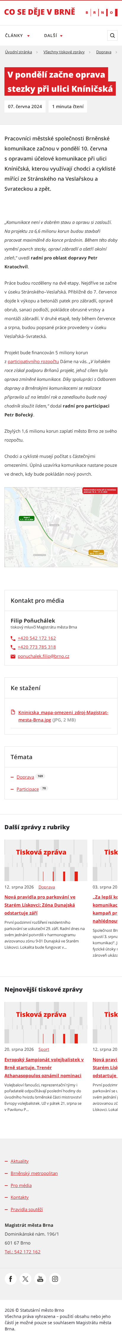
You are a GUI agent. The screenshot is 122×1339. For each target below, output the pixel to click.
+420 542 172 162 (37, 638)
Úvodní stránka (18, 51)
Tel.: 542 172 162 (23, 1252)
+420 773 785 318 (37, 647)
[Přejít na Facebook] (11, 1279)
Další (50, 35)
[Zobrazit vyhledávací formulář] (112, 35)
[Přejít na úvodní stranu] (39, 16)
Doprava (103, 51)
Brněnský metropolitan (34, 1173)
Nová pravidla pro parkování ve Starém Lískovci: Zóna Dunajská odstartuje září (40, 905)
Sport (43, 1049)
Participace (28, 789)
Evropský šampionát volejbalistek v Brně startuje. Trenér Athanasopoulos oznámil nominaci (44, 1067)
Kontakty (20, 1197)
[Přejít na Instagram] (55, 1279)
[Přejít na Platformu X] (25, 1279)
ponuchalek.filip (34, 656)
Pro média (21, 1185)
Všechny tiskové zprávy (64, 51)
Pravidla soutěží (27, 1209)
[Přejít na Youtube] (40, 1279)
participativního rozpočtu (33, 361)
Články (14, 35)
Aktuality (20, 1161)
